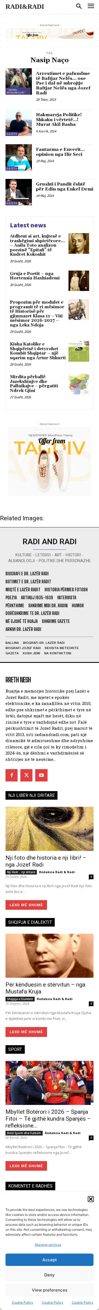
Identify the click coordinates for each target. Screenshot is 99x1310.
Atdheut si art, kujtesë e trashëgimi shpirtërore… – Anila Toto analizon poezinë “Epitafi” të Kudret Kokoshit (37, 245)
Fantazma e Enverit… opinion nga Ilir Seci (60, 152)
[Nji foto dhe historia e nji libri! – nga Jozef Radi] (50, 829)
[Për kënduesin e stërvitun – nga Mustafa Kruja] (50, 956)
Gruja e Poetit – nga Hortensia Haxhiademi (35, 276)
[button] (91, 1199)
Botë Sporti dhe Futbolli (24, 1133)
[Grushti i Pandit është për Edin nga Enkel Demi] (19, 192)
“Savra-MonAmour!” (16, 91)
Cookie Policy (22, 1302)
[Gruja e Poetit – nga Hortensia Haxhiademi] (78, 281)
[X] (26, 775)
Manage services (48, 1245)
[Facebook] (12, 775)
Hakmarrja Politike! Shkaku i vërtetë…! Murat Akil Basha (59, 119)
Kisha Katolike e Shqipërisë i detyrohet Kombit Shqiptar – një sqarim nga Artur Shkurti (38, 351)
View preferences (49, 1290)
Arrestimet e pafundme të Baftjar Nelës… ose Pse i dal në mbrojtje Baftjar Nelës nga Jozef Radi (63, 83)
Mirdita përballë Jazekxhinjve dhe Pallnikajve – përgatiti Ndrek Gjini (34, 383)
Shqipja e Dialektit (20, 999)
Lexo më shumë (26, 905)
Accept (49, 1259)
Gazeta (12, 134)
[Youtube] (41, 775)
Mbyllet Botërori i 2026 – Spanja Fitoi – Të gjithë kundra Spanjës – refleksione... (48, 1119)
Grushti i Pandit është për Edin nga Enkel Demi (64, 186)
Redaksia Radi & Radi (57, 872)
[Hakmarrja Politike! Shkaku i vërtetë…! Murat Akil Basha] (19, 123)
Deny (49, 1275)
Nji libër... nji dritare (21, 872)
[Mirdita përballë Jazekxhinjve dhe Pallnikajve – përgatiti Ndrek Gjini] (78, 384)
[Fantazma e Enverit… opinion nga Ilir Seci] (19, 157)
